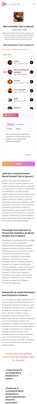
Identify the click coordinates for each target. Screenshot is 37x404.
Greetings (10, 124)
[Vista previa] (31, 62)
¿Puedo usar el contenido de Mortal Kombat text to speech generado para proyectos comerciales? (15, 395)
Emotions (20, 124)
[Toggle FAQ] (30, 374)
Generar (18, 164)
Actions (9, 129)
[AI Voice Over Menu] (33, 4)
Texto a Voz (12, 115)
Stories (18, 129)
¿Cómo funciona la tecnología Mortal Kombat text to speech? (13, 374)
